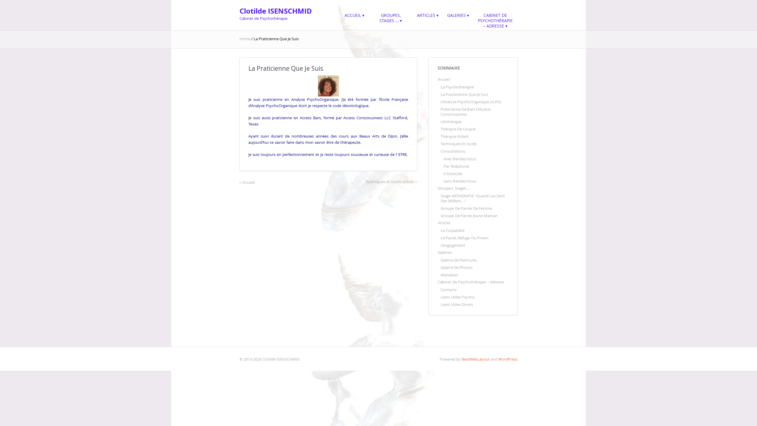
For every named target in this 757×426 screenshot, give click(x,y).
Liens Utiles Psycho (458, 297)
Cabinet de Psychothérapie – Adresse (496, 20)
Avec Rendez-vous (460, 159)
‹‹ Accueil (247, 182)
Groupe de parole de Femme (466, 208)
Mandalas (449, 274)
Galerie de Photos (457, 267)
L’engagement (453, 245)
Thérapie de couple (458, 129)
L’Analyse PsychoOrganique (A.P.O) (471, 101)
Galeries (456, 15)
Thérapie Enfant (455, 136)
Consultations (453, 151)
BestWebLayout (476, 359)
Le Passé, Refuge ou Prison (465, 238)
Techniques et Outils (459, 143)
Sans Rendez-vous (460, 181)
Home (245, 38)
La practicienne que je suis (464, 94)
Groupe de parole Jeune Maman (469, 215)
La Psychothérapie (457, 87)
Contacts (449, 289)
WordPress (507, 359)
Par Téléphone (456, 166)
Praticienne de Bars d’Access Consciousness (466, 112)
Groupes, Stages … (390, 17)
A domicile (453, 173)
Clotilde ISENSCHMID (276, 11)
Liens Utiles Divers (457, 304)
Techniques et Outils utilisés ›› (391, 181)
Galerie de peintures (459, 260)
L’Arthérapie (451, 121)
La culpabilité (453, 230)
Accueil (352, 15)
